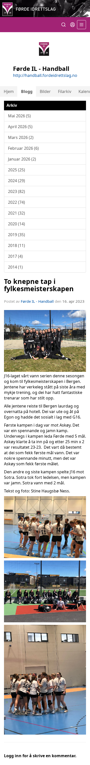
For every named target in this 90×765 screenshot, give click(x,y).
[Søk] (63, 24)
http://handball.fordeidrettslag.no (45, 75)
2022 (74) (16, 202)
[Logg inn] (72, 24)
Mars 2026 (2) (21, 137)
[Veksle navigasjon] (81, 24)
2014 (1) (15, 267)
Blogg (26, 91)
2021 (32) (16, 213)
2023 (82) (16, 191)
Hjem (9, 91)
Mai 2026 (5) (19, 116)
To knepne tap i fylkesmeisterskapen (39, 285)
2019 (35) (16, 234)
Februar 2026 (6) (23, 148)
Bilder (45, 91)
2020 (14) (16, 224)
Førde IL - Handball (37, 301)
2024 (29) (16, 180)
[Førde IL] (45, 8)
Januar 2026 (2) (22, 159)
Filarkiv (64, 91)
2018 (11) (16, 245)
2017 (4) (15, 256)
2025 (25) (16, 170)
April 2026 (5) (20, 126)
